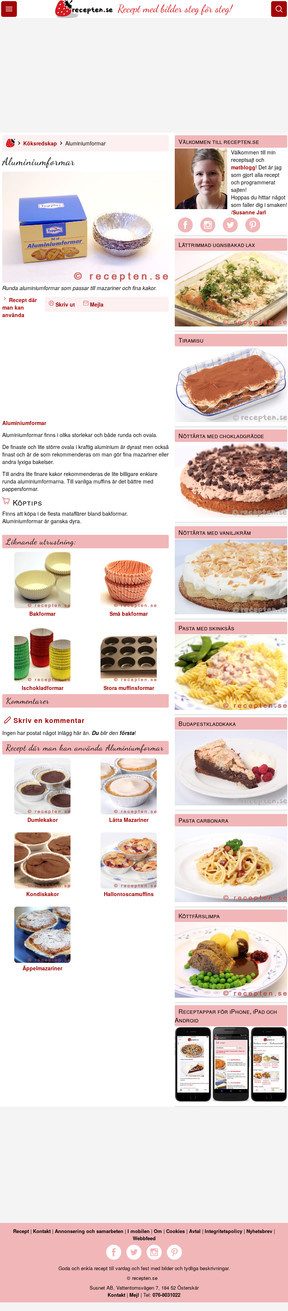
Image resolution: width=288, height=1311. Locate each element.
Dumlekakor (42, 819)
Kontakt (42, 1231)
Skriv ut (65, 304)
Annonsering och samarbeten (89, 1231)
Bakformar (42, 613)
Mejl (134, 1294)
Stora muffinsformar (129, 687)
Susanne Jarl (249, 212)
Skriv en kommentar (48, 720)
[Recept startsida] (84, 15)
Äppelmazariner (42, 968)
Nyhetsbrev (259, 1231)
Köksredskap (40, 143)
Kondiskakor (42, 894)
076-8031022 (166, 1294)
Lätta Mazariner (128, 819)
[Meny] (9, 9)
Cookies (175, 1231)
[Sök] (279, 9)
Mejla (97, 304)
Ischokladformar (42, 687)
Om (158, 1231)
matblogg (243, 167)
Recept (21, 1231)
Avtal (195, 1231)
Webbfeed (144, 1238)
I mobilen (139, 1231)
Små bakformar (129, 613)
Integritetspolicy (223, 1231)
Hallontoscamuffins (129, 894)
